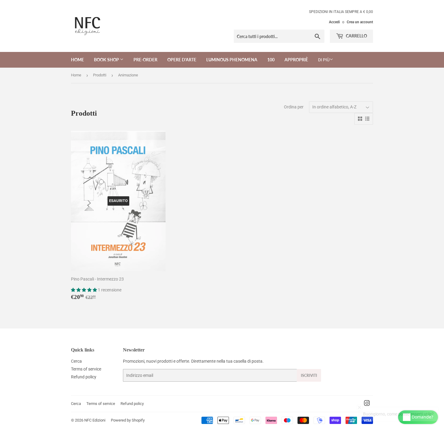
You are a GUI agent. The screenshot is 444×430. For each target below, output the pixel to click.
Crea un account (360, 22)
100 (271, 59)
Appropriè (296, 59)
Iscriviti (309, 375)
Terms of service (86, 369)
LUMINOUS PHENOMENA (231, 59)
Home (77, 59)
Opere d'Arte (181, 59)
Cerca (76, 361)
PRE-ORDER (145, 59)
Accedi (334, 22)
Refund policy (83, 376)
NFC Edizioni (94, 420)
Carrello (356, 35)
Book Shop (107, 59)
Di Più (324, 59)
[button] (84, 289)
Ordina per (294, 106)
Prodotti (99, 75)
